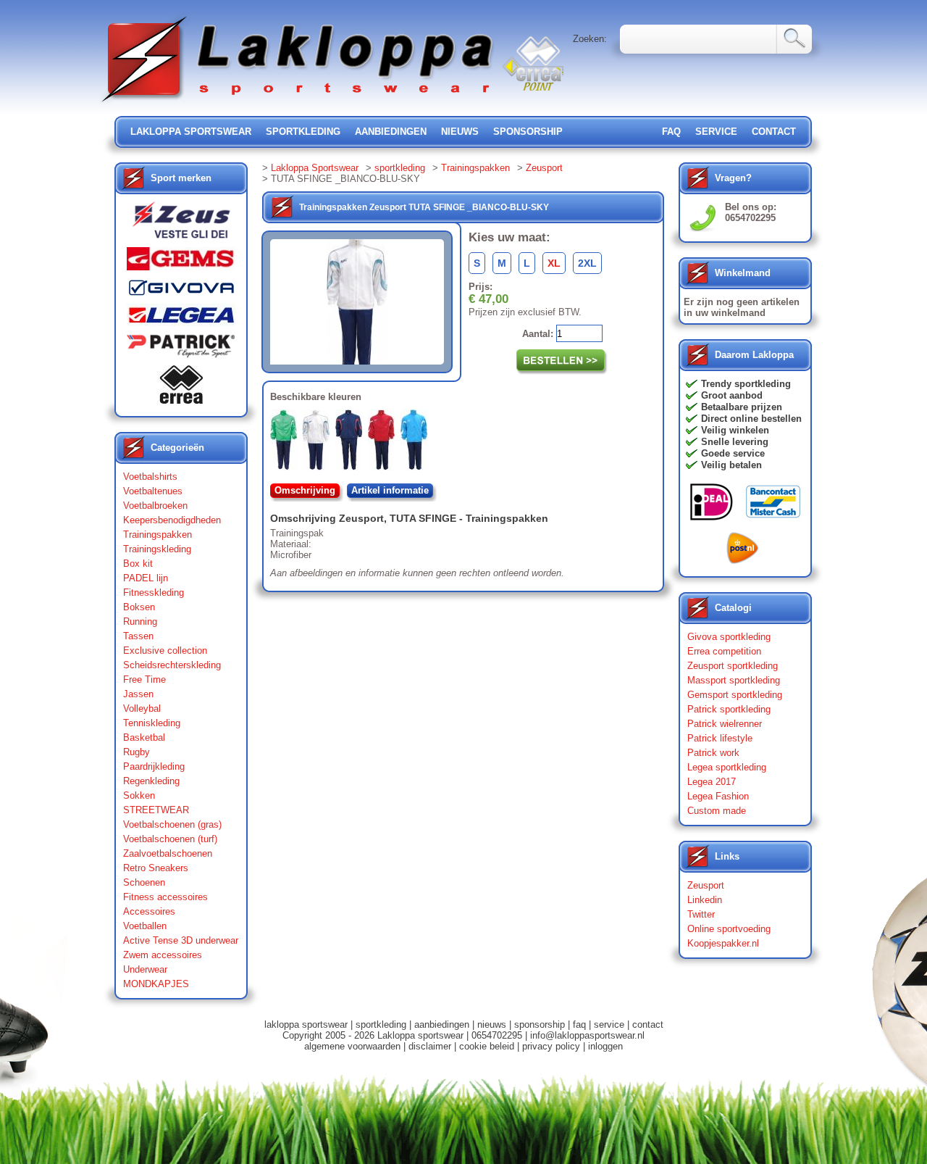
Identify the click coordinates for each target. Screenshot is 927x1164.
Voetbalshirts (150, 476)
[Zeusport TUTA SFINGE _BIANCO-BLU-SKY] (319, 443)
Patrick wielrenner (724, 723)
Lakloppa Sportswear (314, 167)
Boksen (139, 607)
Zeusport (544, 167)
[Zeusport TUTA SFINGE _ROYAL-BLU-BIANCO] (416, 443)
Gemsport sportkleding (734, 694)
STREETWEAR (156, 810)
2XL (587, 263)
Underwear (145, 969)
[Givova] (181, 291)
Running (140, 621)
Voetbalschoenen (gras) (172, 824)
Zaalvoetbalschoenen (167, 853)
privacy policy (551, 1046)
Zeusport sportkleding (732, 665)
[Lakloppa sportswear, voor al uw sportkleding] (298, 103)
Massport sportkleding (733, 680)
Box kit (138, 563)
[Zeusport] (181, 224)
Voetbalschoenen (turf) (170, 838)
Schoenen (144, 882)
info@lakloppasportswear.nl (587, 1035)
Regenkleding (151, 781)
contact (774, 131)
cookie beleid (486, 1046)
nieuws (460, 131)
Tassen (138, 636)
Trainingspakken (157, 534)
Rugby (136, 752)
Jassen (138, 694)
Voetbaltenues (153, 491)
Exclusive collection (165, 650)
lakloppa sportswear (190, 131)
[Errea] (181, 388)
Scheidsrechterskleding (172, 665)
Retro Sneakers (155, 867)
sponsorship (528, 131)
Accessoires (149, 911)
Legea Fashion (718, 796)
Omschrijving (304, 490)
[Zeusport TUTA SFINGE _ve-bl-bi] (286, 443)
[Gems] (181, 262)
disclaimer (429, 1046)
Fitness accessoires (165, 896)
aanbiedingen (391, 131)
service (716, 131)
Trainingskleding (157, 549)
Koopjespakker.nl (723, 943)
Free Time (144, 679)
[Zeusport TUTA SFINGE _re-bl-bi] (384, 443)
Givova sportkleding (729, 636)
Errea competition (724, 651)
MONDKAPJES (156, 983)
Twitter (701, 914)
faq (579, 1024)
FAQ (671, 131)
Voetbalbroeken (155, 505)
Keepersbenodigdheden (172, 520)
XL (554, 263)
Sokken (139, 795)
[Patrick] (181, 349)
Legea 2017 (711, 781)
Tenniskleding (151, 723)
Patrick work (713, 752)
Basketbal (144, 737)
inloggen (605, 1046)
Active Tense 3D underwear (180, 940)
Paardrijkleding (154, 766)
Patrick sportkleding (729, 709)
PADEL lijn (145, 578)
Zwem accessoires (162, 954)
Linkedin (704, 899)
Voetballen (145, 925)
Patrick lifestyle (719, 738)
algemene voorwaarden (352, 1046)
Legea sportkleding (726, 767)
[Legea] (181, 318)
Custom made (716, 810)
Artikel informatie (390, 490)
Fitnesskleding (153, 592)
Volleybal (142, 708)
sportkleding (303, 131)
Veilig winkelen (735, 430)
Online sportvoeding (729, 928)
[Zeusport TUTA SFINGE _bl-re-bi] (351, 443)
